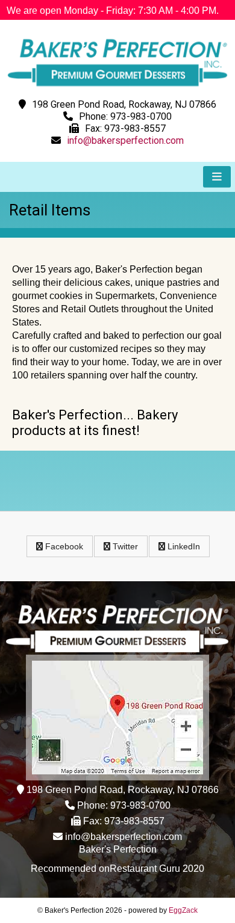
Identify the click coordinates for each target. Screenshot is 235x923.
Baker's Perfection (118, 849)
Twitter (124, 546)
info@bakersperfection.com (125, 140)
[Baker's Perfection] (117, 88)
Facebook (63, 546)
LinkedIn (182, 546)
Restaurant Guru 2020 (157, 868)
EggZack (183, 910)
